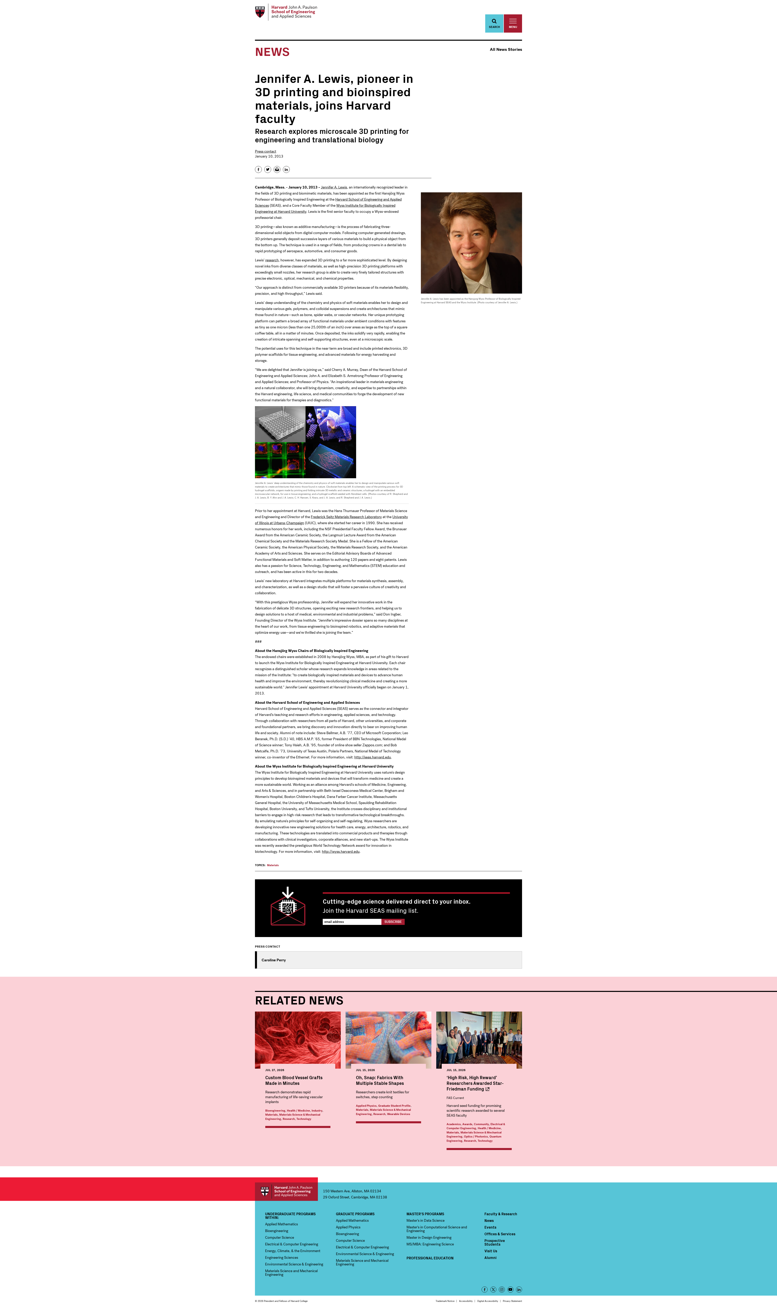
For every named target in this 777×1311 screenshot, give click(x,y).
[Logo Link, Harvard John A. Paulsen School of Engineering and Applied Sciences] (286, 12)
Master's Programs (425, 1214)
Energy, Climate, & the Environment (292, 1251)
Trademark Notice (445, 1301)
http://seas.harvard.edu (372, 757)
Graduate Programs (355, 1214)
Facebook (485, 1290)
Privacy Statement (512, 1301)
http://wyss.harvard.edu (341, 851)
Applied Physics (366, 1106)
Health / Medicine (298, 1111)
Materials (273, 865)
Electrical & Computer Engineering (476, 1126)
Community (481, 1124)
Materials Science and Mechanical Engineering (291, 1272)
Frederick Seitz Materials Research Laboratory (346, 516)
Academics (454, 1124)
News (489, 1220)
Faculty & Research (500, 1214)
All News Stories (506, 49)
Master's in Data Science (426, 1220)
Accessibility (466, 1301)
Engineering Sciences (281, 1257)
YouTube (510, 1290)
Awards (467, 1124)
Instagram (502, 1290)
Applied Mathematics (281, 1224)
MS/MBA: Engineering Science (430, 1244)
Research (289, 1119)
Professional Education (430, 1258)
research (272, 260)
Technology (303, 1119)
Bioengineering (275, 1111)
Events (490, 1227)
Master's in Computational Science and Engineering (437, 1229)
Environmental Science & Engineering (294, 1264)
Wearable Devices (398, 1114)
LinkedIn (519, 1290)
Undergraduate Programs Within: (290, 1215)
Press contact (265, 151)
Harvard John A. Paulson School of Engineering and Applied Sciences (286, 1191)
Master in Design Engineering (429, 1237)
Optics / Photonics (476, 1136)
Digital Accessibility (487, 1301)
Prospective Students (494, 1242)
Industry (317, 1111)
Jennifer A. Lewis (334, 187)
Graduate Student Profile (394, 1106)
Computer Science (279, 1237)
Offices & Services (499, 1234)
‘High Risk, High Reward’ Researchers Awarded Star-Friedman (475, 1083)
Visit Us (490, 1251)
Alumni (490, 1257)
